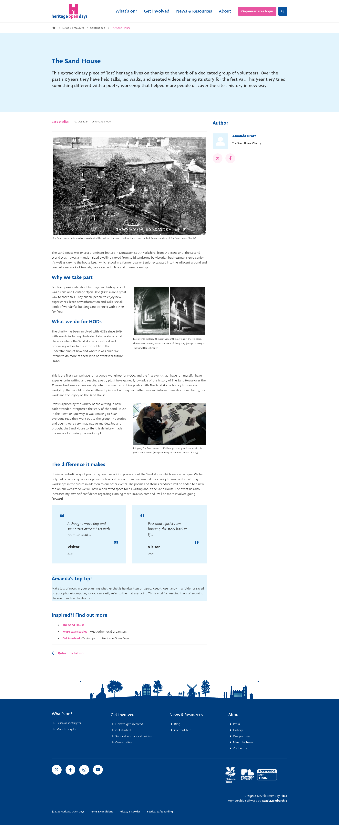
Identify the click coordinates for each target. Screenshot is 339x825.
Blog (177, 724)
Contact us (240, 748)
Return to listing (71, 653)
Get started (123, 730)
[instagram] (84, 770)
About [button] (234, 715)
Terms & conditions (101, 811)
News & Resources (194, 11)
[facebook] (230, 158)
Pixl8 (284, 796)
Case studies (60, 122)
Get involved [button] (123, 715)
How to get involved (129, 724)
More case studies (75, 631)
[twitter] (217, 158)
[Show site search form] (282, 11)
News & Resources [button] (186, 715)
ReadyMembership (274, 801)
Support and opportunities (133, 736)
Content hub (97, 28)
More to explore (67, 729)
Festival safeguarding (160, 811)
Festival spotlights (68, 723)
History (238, 730)
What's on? (126, 11)
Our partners (241, 736)
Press (236, 724)
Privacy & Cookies (130, 811)
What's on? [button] (62, 714)
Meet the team (243, 742)
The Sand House (73, 625)
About (225, 11)
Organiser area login (257, 11)
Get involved (156, 11)
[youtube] (98, 770)
